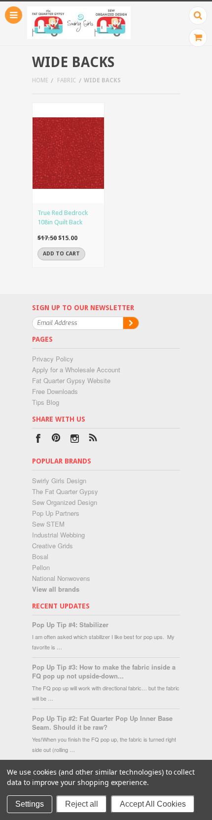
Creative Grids (52, 545)
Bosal (40, 556)
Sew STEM (48, 524)
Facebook (38, 439)
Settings (29, 804)
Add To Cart (61, 253)
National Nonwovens (61, 578)
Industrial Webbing (58, 534)
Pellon (41, 567)
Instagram (75, 439)
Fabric (66, 80)
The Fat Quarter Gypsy (65, 491)
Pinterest (56, 439)
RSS (93, 439)
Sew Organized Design (64, 502)
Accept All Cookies (153, 804)
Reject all (81, 804)
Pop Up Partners (55, 513)
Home (40, 80)
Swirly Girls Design (59, 480)
